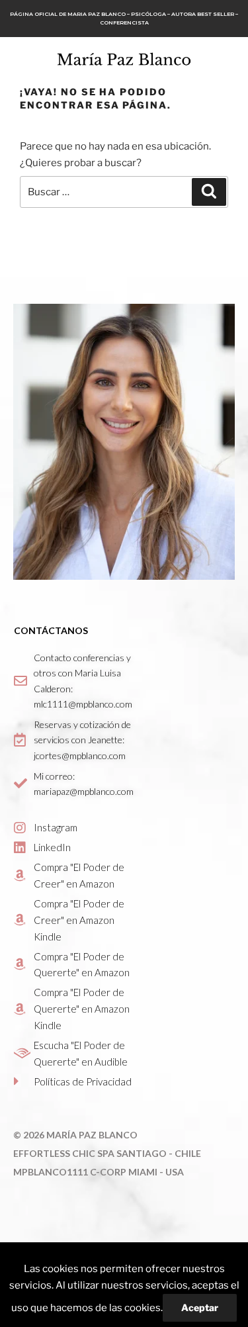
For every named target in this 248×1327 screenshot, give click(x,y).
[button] (225, 58)
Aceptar (199, 1307)
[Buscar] (209, 192)
